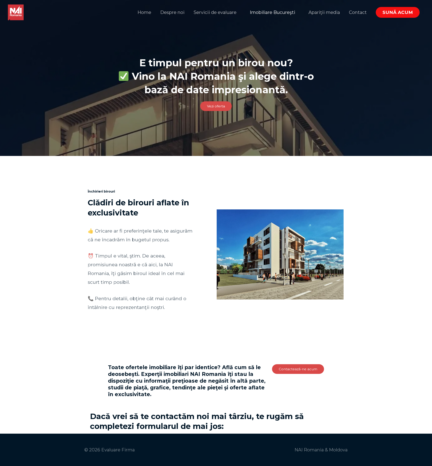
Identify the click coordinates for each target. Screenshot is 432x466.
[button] (398, 12)
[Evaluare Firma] (16, 12)
